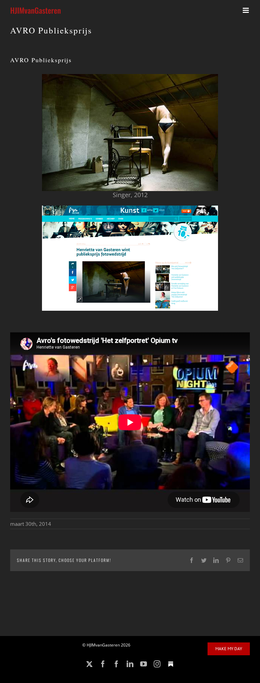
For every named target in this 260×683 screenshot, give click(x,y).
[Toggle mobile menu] (246, 10)
